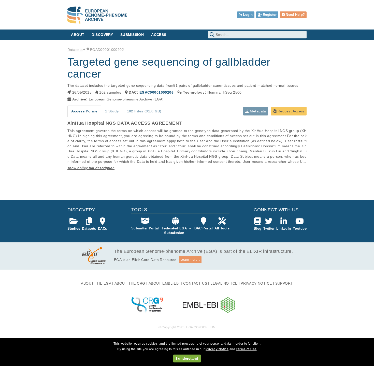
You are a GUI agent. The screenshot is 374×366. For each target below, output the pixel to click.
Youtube (300, 228)
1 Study (112, 111)
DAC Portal (203, 228)
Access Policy (84, 111)
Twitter (269, 228)
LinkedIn (283, 228)
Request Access (290, 111)
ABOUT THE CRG (129, 283)
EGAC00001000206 (156, 92)
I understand (187, 358)
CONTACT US (195, 283)
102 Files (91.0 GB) (144, 111)
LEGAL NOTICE (223, 283)
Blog (258, 228)
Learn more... (190, 259)
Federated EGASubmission (174, 230)
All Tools (221, 228)
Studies (73, 228)
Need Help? (295, 15)
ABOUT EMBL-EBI (164, 283)
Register (270, 15)
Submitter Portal (145, 228)
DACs (102, 228)
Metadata (257, 111)
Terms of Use (246, 349)
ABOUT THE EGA (96, 283)
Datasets (74, 50)
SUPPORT (284, 283)
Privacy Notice (217, 349)
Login (248, 15)
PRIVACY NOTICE (256, 283)
